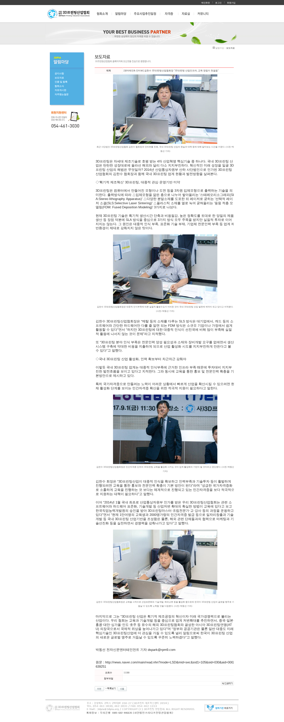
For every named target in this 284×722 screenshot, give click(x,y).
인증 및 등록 (61, 81)
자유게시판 (60, 90)
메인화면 (205, 3)
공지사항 (59, 73)
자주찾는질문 (62, 94)
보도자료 (59, 77)
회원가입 (231, 3)
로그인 (218, 3)
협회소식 (59, 86)
